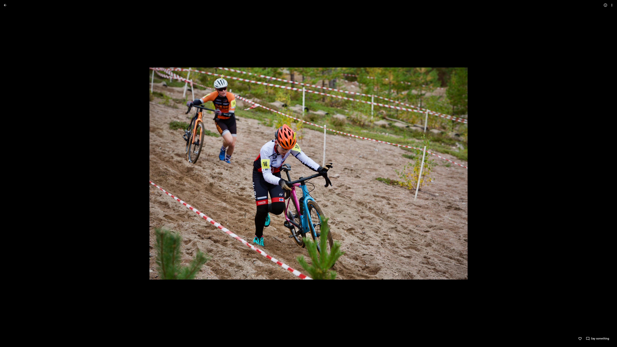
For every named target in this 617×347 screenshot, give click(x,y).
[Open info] (605, 5)
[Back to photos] (5, 5)
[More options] (612, 5)
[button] (8, 173)
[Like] (580, 339)
